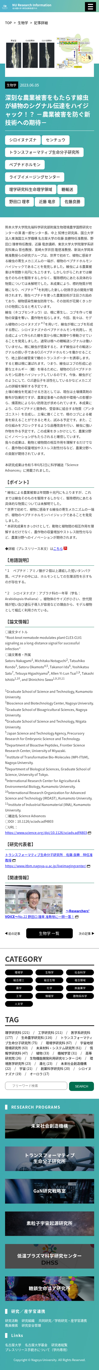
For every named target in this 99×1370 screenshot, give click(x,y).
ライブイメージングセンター (34, 177)
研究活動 (11, 1320)
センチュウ (55, 140)
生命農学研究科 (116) (36, 1037)
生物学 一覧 (49, 933)
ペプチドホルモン (25, 164)
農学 (19, 988)
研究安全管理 (31, 1325)
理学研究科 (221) (17, 1032)
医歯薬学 (80, 988)
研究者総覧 (59, 1344)
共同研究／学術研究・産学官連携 (62, 1320)
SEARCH (81, 1086)
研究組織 (28, 1320)
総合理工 (18, 980)
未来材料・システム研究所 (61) (59, 1048)
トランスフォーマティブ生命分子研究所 (44, 152)
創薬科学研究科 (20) (55, 1068)
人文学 (19, 1004)
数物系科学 (80, 996)
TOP (8, 22)
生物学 (23, 22)
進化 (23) (45, 1063)
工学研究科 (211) (50, 1032)
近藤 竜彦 (47, 201)
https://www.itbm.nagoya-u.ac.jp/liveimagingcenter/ (45, 866)
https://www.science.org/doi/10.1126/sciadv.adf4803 (46, 832)
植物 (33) (42, 1053)
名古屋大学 (13, 1344)
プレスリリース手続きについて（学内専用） (37, 1349)
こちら (58, 548)
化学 (49, 988)
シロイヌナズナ (23, 140)
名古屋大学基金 (36, 1344)
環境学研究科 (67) (59, 1042)
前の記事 (14, 933)
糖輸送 (67, 189)
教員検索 (11, 1325)
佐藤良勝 (72, 201)
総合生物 (49, 980)
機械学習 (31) (67, 1053)
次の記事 (85, 933)
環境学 (19, 972)
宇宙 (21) (25, 1068)
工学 (19, 996)
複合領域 (80, 980)
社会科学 (80, 972)
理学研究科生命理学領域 (30, 189)
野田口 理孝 (19, 201)
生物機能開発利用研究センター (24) (56, 1058)
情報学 (49, 996)
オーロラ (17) (39, 1073)
